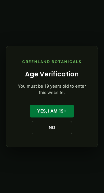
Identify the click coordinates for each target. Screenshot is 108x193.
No (52, 127)
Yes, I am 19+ (52, 111)
